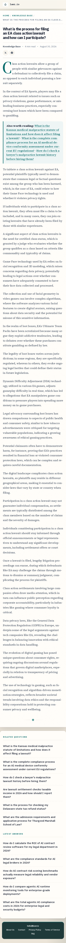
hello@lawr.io (33, 926)
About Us (10, 930)
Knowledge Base (22, 15)
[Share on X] (5, 52)
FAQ (33, 933)
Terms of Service (52, 930)
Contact (21, 930)
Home (6, 15)
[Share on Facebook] (12, 52)
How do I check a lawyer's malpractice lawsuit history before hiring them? (32, 155)
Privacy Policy (35, 930)
